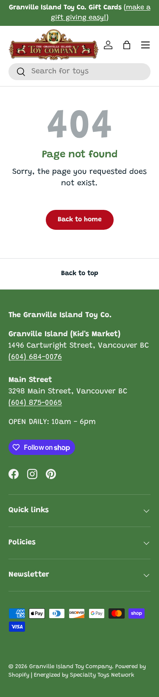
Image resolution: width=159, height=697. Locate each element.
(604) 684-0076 (35, 357)
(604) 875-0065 (35, 403)
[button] (126, 45)
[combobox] (79, 71)
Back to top (79, 273)
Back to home (80, 219)
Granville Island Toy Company (70, 667)
